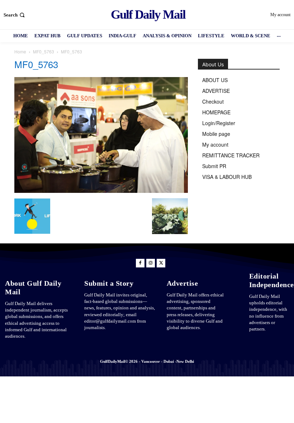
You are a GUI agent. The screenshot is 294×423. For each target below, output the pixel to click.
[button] (15, 15)
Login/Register (218, 123)
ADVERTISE (216, 90)
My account (215, 144)
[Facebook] (140, 263)
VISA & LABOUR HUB (227, 176)
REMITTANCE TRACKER (231, 155)
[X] (161, 263)
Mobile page (216, 133)
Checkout (213, 101)
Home (20, 51)
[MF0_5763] (101, 191)
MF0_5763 (43, 51)
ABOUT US (215, 80)
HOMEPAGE (216, 112)
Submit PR (214, 166)
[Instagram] (150, 263)
